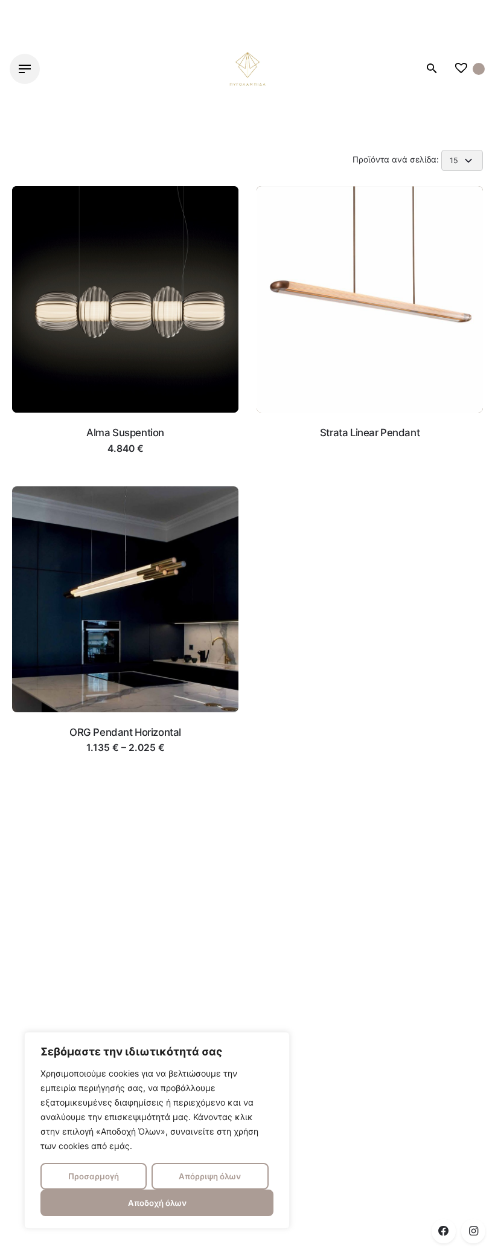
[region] (157, 1130)
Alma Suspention (125, 433)
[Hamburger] (25, 69)
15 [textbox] (454, 160)
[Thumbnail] (247, 69)
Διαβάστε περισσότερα (125, 460)
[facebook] (444, 1231)
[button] (126, 395)
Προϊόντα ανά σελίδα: (397, 159)
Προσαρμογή (93, 1176)
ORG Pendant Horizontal (125, 732)
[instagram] (473, 1231)
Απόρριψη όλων (210, 1176)
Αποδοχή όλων (157, 1203)
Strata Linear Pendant (370, 433)
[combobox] (462, 160)
